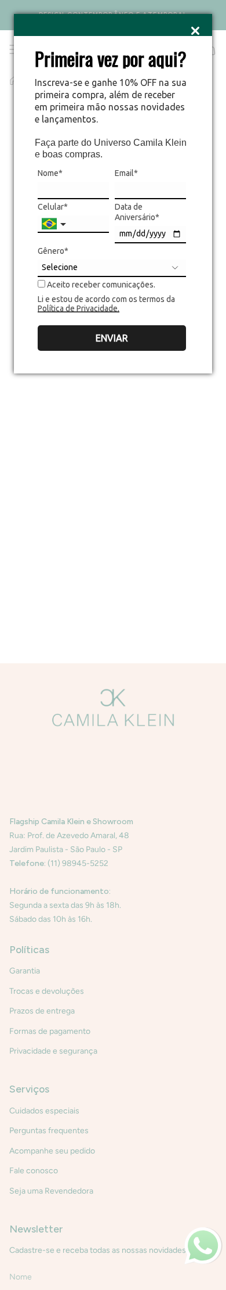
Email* (126, 173)
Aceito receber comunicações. (100, 284)
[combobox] (55, 224)
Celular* (53, 206)
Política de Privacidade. (78, 308)
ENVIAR (112, 338)
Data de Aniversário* (137, 212)
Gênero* (53, 251)
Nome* (50, 173)
